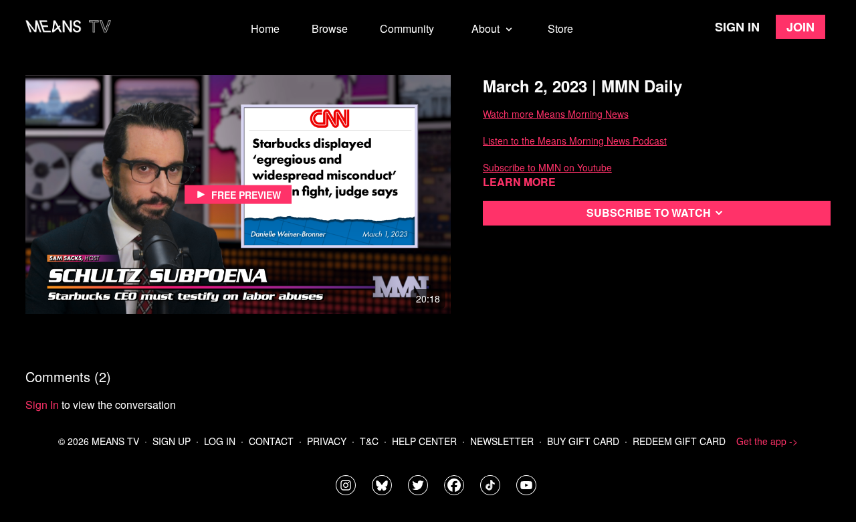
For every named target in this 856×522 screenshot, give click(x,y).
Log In (219, 441)
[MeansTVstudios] (382, 485)
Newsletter (502, 441)
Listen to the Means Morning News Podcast (575, 140)
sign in (42, 404)
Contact (271, 441)
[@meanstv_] (490, 485)
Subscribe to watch (648, 212)
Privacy (326, 441)
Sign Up (171, 441)
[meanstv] (454, 485)
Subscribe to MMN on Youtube (547, 167)
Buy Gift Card (583, 441)
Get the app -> (767, 441)
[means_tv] (346, 485)
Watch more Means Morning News (556, 113)
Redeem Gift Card (679, 441)
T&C (369, 441)
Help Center (424, 441)
